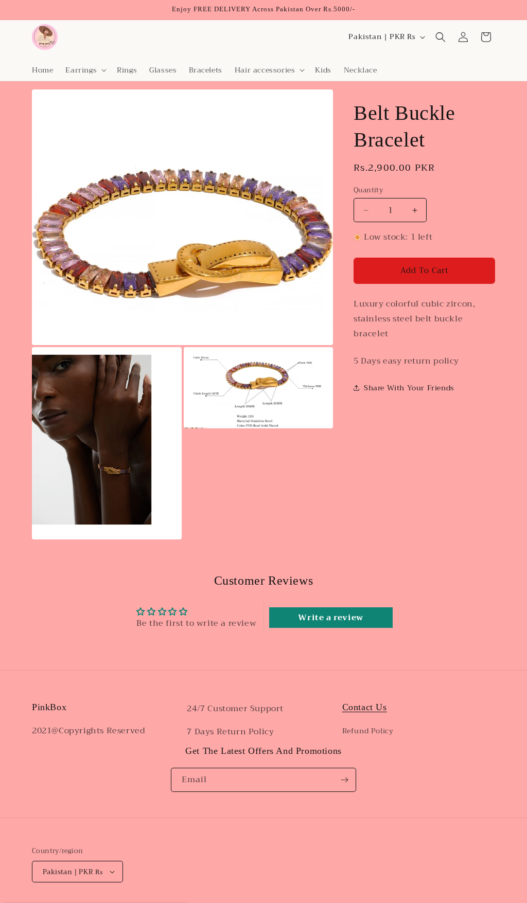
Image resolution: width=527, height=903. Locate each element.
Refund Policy (368, 731)
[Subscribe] (344, 780)
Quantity (368, 190)
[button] (85, 70)
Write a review (330, 617)
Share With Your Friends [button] (409, 388)
